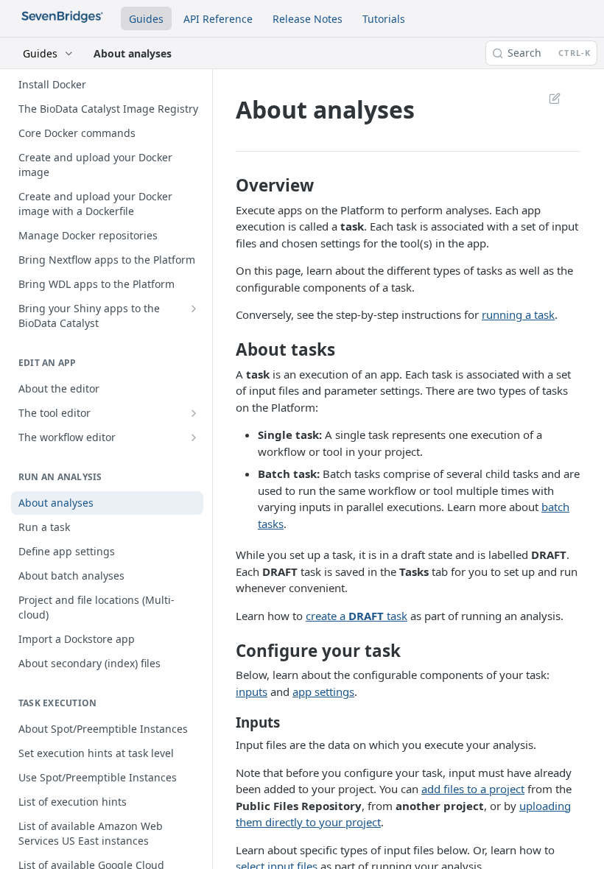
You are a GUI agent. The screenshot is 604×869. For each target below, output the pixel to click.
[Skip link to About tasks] (227, 350)
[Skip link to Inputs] (227, 722)
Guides (146, 19)
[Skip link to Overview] (227, 186)
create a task (356, 615)
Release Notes (308, 19)
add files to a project (472, 788)
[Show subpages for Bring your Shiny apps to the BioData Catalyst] (194, 308)
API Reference (218, 19)
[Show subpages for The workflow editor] (194, 437)
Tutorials (383, 19)
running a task (518, 314)
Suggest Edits (547, 98)
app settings (323, 691)
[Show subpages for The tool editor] (194, 413)
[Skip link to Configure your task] (227, 651)
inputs (251, 691)
